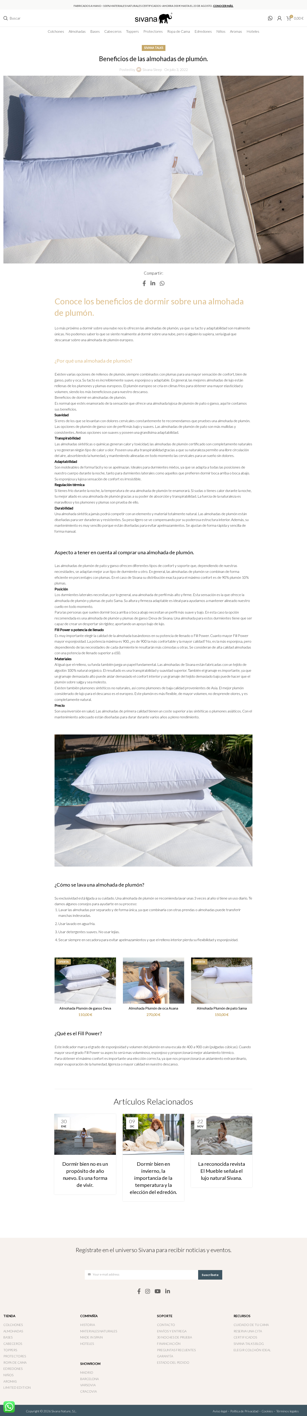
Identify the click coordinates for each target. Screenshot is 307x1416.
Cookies (267, 1411)
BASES (7, 1337)
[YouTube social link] (157, 1291)
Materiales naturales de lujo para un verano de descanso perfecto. (221, 1168)
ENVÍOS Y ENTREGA (172, 1331)
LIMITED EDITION (17, 1387)
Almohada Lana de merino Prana (85, 1008)
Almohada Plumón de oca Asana (222, 1008)
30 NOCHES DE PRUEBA (174, 1337)
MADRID (86, 1372)
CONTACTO (166, 1325)
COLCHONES (13, 1325)
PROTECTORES (14, 1356)
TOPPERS (10, 1350)
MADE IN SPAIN (91, 1337)
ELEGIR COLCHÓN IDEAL (252, 1350)
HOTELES (87, 1344)
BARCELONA (89, 1379)
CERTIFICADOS (245, 1337)
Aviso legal (220, 1411)
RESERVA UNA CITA (248, 1331)
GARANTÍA (165, 1356)
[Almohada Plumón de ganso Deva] (153, 980)
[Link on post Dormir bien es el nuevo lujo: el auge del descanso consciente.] (153, 1133)
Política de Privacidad (244, 1411)
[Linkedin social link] (152, 283)
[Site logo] (153, 17)
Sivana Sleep (152, 69)
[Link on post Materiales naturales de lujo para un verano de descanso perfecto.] (221, 1133)
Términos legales (287, 1411)
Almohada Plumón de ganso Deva (153, 1008)
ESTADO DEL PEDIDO (173, 1362)
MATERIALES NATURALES (98, 1331)
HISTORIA (87, 1325)
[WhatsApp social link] (162, 283)
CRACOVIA (88, 1391)
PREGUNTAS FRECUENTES (176, 1350)
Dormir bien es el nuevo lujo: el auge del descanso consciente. (153, 1168)
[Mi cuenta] (279, 18)
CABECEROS (12, 1344)
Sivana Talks (153, 48)
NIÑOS (8, 1375)
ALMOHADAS (13, 1331)
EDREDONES (12, 1369)
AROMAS (10, 1381)
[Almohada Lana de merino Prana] (85, 980)
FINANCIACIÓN (168, 1344)
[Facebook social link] (144, 283)
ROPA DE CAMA (15, 1362)
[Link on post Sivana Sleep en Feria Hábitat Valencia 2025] (85, 1133)
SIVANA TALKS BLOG (249, 1344)
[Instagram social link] (147, 1291)
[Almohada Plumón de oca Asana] (221, 980)
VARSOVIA (88, 1385)
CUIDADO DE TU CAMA (251, 1325)
